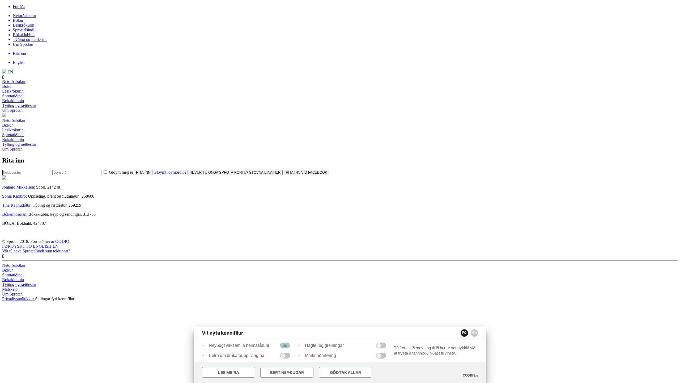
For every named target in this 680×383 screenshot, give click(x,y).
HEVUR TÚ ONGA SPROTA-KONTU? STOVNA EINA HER (235, 172)
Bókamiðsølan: (14, 214)
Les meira (228, 372)
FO (464, 333)
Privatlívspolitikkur (18, 299)
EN (474, 333)
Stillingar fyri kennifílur (54, 299)
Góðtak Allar (345, 372)
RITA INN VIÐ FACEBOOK (306, 172)
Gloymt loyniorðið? (170, 172)
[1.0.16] (470, 375)
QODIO (62, 241)
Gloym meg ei (121, 172)
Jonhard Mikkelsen (18, 187)
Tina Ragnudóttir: (17, 205)
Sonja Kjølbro (14, 196)
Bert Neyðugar (287, 372)
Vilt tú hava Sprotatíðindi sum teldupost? (36, 251)
